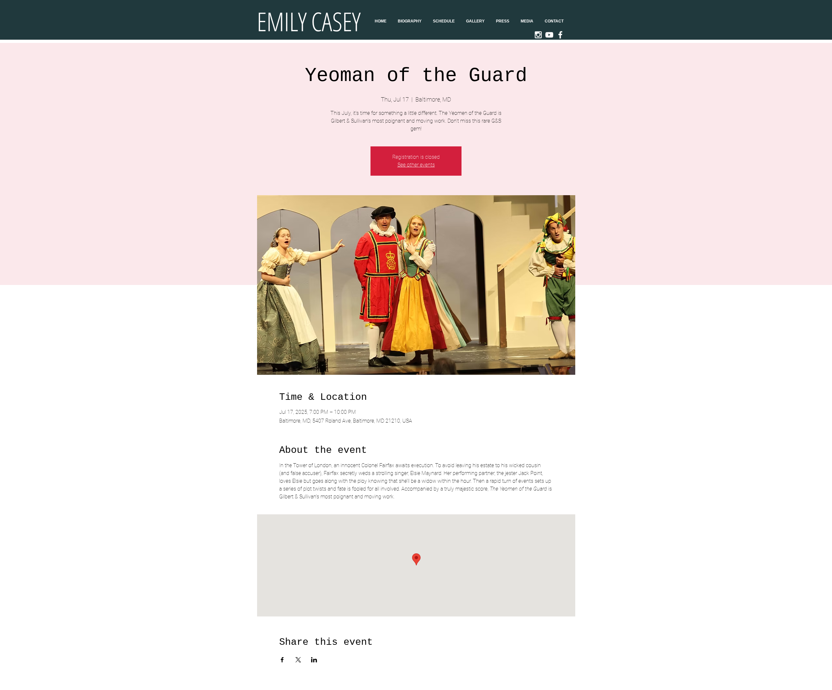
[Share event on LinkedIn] (314, 659)
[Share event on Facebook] (282, 659)
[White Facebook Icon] (560, 35)
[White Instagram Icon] (538, 35)
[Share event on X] (298, 659)
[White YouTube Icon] (549, 35)
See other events (416, 165)
